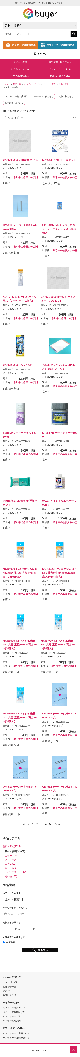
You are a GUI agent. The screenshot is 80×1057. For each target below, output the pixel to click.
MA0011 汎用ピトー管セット (59, 159)
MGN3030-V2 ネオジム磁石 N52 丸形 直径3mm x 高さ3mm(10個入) (20, 717)
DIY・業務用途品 (20, 75)
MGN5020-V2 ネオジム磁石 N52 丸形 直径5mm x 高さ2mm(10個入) (20, 644)
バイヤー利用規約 (12, 1020)
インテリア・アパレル (60, 69)
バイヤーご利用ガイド (14, 1008)
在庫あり (10, 942)
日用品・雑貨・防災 (60, 75)
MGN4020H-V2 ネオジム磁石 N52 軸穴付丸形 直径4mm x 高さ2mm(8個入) (20, 572)
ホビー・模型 (20, 62)
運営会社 (7, 991)
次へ (56, 824)
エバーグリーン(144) (15, 872)
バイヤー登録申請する (14, 1012)
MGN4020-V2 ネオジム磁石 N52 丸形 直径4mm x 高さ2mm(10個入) (58, 644)
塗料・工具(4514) (12, 846)
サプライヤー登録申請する (16, 1037)
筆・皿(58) (10, 868)
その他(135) (11, 876)
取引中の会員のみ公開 (26, 177)
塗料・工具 (64, 84)
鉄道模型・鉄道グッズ (60, 62)
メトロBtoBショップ (13, 168)
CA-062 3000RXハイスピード (20, 364)
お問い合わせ (9, 995)
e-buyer (6, 84)
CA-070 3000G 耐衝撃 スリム (20, 159)
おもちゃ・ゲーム (20, 69)
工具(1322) (10, 864)
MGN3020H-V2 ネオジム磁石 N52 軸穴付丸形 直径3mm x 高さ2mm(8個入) (59, 572)
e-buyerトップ (10, 982)
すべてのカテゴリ (32, 84)
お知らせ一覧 (9, 986)
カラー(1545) (11, 855)
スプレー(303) (12, 859)
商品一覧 (17, 84)
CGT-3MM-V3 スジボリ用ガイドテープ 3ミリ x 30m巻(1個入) (59, 229)
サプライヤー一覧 (12, 1016)
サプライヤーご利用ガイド (16, 1033)
